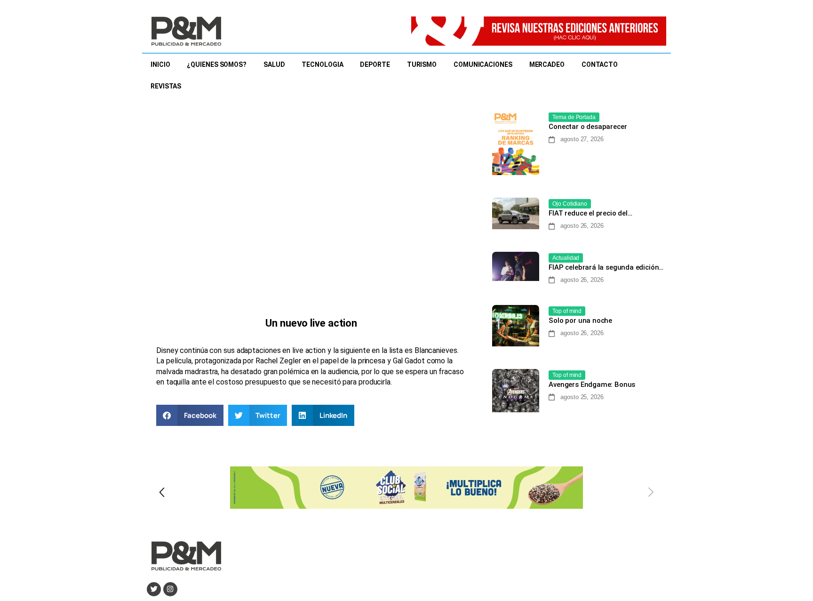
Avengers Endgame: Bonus (592, 384)
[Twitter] (154, 589)
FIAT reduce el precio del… (590, 213)
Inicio (160, 64)
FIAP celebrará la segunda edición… (606, 267)
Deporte (375, 64)
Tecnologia (322, 64)
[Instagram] (170, 589)
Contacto (600, 64)
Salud (274, 64)
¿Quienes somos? (217, 64)
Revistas (166, 86)
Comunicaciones (483, 64)
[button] (189, 415)
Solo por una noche (580, 320)
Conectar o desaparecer (589, 126)
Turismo (422, 64)
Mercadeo (547, 64)
